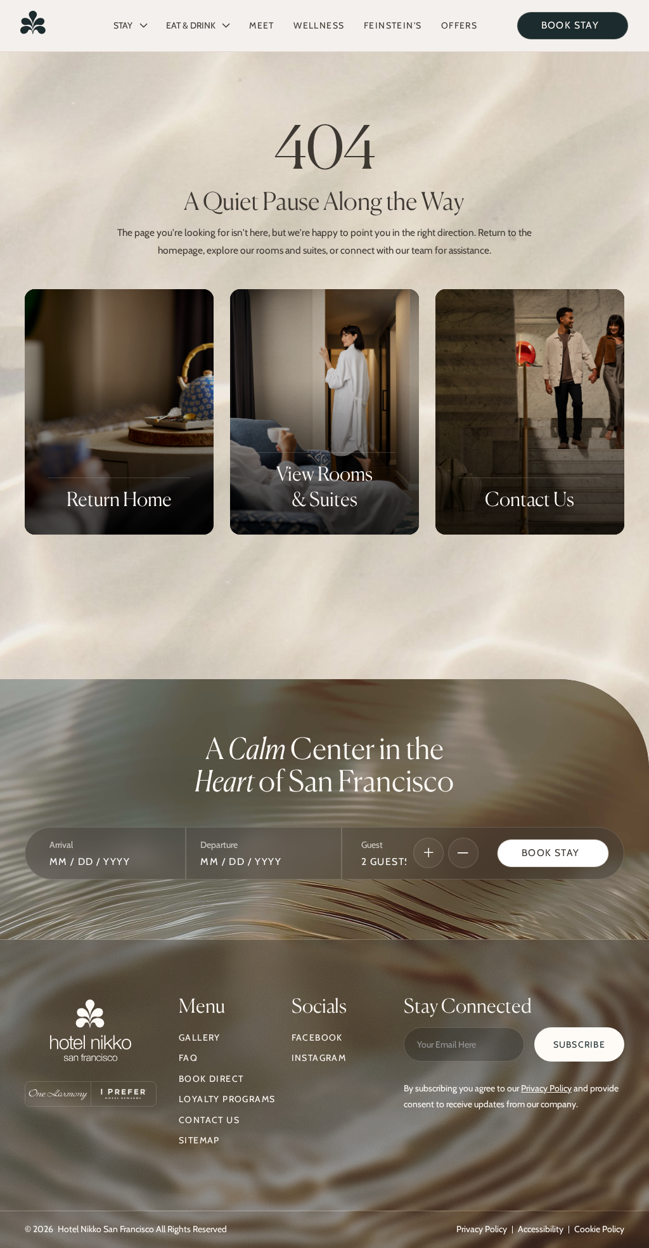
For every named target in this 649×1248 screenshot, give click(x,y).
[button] (130, 25)
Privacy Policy (546, 1088)
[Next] (428, 853)
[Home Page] (33, 25)
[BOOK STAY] (572, 25)
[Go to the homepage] (90, 1033)
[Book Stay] (553, 853)
